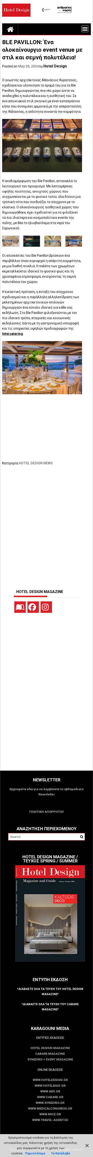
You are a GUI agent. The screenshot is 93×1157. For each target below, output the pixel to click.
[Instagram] (46, 607)
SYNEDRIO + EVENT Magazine (50, 1059)
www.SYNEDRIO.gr (50, 1103)
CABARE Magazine (50, 1053)
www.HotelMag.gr (50, 1085)
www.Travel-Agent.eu (50, 1120)
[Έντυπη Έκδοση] (20, 607)
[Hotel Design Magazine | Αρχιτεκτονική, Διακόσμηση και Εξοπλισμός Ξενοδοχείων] (10, 29)
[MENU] (84, 29)
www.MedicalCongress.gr (50, 1108)
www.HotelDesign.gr (50, 1080)
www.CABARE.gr (50, 1097)
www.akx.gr (50, 1091)
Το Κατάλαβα (60, 1153)
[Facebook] (33, 607)
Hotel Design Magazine (50, 1048)
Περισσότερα (35, 1153)
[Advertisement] (46, 524)
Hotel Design (55, 66)
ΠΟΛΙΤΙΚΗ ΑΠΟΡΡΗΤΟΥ (46, 812)
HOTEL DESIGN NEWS (36, 463)
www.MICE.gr (50, 1114)
